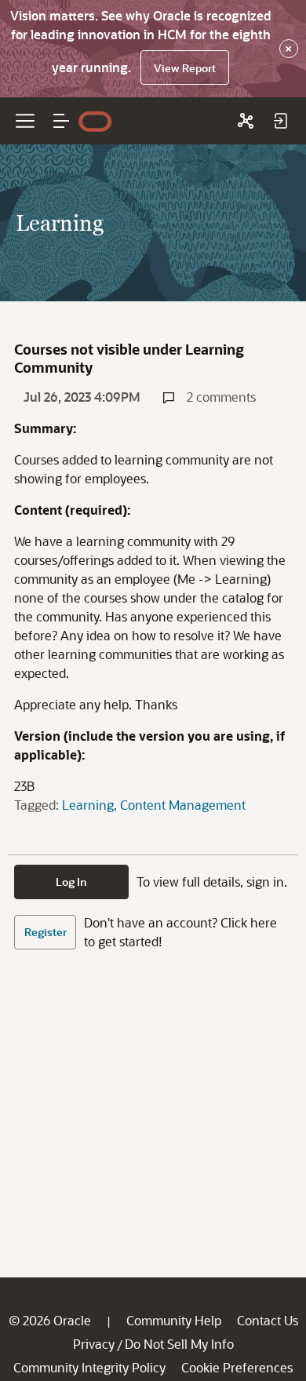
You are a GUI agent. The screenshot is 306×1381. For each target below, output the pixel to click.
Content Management (183, 804)
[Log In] (280, 120)
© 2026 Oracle (50, 1320)
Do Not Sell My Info (179, 1343)
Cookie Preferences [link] (237, 1367)
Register (45, 931)
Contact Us (267, 1320)
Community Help (173, 1320)
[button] (61, 121)
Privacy (94, 1343)
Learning (88, 804)
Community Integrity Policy (89, 1367)
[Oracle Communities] (245, 120)
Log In (71, 881)
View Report (185, 67)
